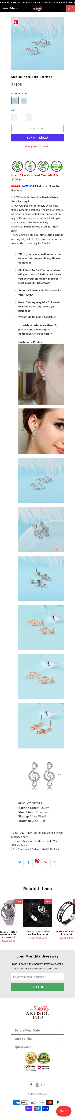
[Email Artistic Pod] (43, 1085)
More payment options (38, 146)
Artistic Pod (41, 1094)
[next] (60, 43)
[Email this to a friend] (54, 862)
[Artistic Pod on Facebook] (31, 1085)
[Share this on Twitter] (20, 862)
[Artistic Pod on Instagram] (37, 1085)
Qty (13, 110)
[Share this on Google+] (45, 862)
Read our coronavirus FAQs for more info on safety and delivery (37, 2)
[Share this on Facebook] (29, 862)
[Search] (61, 8)
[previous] (14, 43)
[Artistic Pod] (37, 8)
